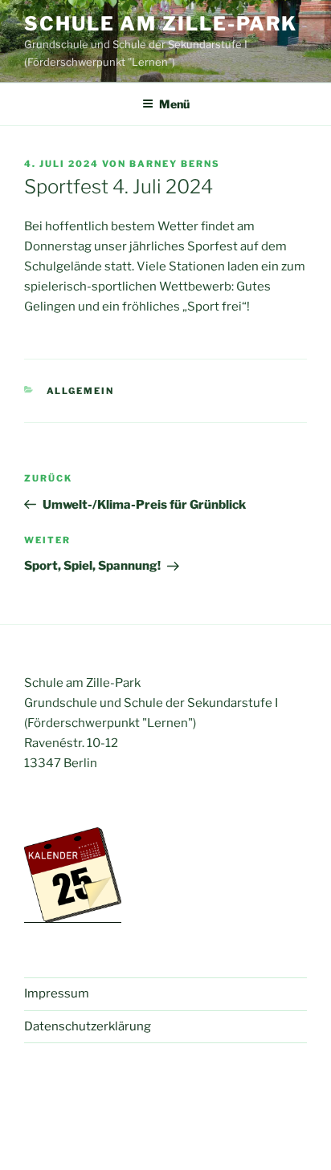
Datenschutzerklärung (87, 1026)
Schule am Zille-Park (160, 23)
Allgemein (81, 390)
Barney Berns (174, 163)
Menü (174, 104)
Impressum (56, 993)
